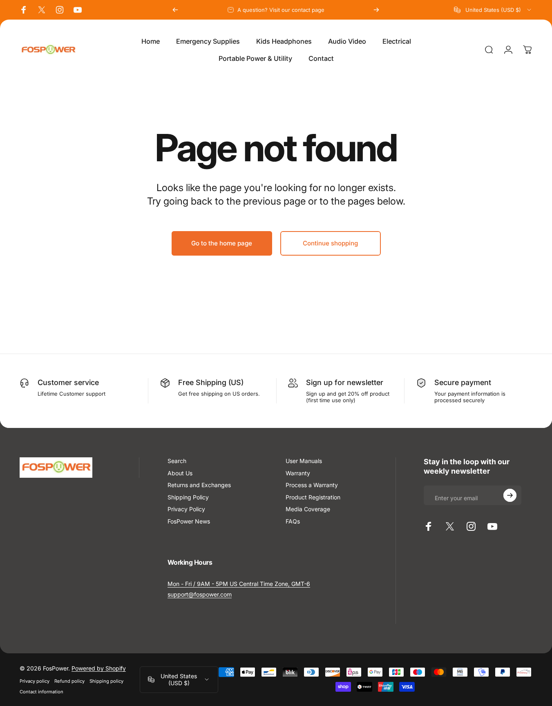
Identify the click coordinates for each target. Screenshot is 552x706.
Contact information (41, 692)
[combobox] (493, 10)
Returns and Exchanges (199, 484)
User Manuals (304, 460)
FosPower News (189, 521)
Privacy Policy (186, 509)
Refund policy (69, 681)
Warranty (298, 473)
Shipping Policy (188, 497)
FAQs (293, 521)
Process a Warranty (312, 484)
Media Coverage (308, 509)
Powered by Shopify (99, 668)
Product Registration (313, 497)
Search (177, 460)
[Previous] (175, 10)
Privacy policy (34, 681)
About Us (180, 473)
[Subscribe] (509, 495)
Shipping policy (106, 681)
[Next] (376, 10)
